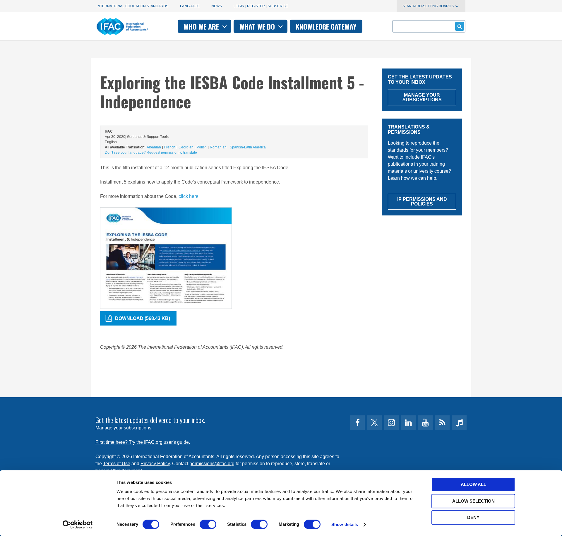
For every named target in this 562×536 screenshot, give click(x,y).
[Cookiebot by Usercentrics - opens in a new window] (77, 524)
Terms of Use (116, 463)
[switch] (208, 524)
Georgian (186, 147)
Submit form (459, 26)
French (169, 147)
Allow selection (473, 501)
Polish (202, 147)
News (216, 6)
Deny (473, 517)
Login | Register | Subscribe (261, 6)
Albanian (154, 147)
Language (190, 6)
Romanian (218, 147)
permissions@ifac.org (211, 463)
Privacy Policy (155, 463)
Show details (344, 524)
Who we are (202, 26)
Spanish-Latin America (248, 147)
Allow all (473, 484)
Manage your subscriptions (123, 427)
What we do (258, 26)
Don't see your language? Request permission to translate (151, 152)
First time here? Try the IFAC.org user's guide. (142, 442)
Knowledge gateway (326, 26)
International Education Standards (132, 6)
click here (188, 196)
